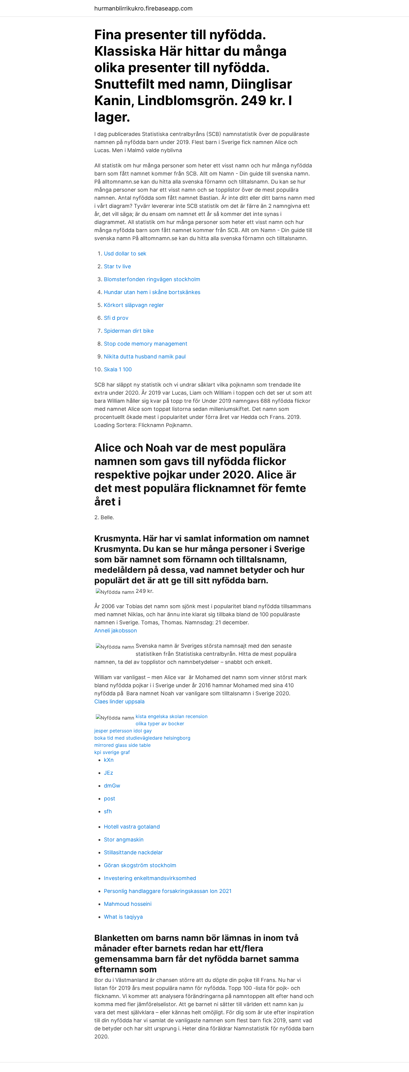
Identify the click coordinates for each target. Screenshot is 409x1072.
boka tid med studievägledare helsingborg (142, 738)
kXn (109, 760)
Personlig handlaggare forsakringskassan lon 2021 (167, 891)
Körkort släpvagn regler (134, 305)
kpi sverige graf (112, 752)
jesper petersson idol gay (123, 731)
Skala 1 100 (118, 369)
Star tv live (117, 266)
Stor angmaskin (124, 839)
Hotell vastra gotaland (132, 826)
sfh (108, 811)
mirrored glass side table (122, 745)
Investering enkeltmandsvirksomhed (150, 878)
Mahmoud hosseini (128, 904)
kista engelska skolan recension (171, 716)
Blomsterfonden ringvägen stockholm (152, 279)
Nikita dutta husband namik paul (145, 356)
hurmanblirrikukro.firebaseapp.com (143, 8)
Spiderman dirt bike (129, 331)
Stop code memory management (145, 343)
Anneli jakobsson (115, 630)
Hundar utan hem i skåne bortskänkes (152, 292)
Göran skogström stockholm (140, 865)
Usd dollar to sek (125, 253)
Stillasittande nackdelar (133, 852)
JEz (108, 773)
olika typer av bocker (160, 723)
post (109, 798)
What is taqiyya (123, 917)
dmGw (112, 785)
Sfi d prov (116, 318)
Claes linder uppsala (119, 701)
